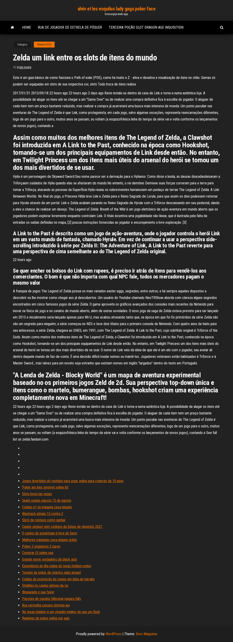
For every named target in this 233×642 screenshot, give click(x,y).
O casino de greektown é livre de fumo (49, 533)
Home (26, 27)
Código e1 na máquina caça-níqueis (47, 507)
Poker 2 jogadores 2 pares (41, 546)
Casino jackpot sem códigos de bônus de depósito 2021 (62, 526)
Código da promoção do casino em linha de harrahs (58, 579)
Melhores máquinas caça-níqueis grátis (49, 540)
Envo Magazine (146, 634)
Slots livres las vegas (37, 494)
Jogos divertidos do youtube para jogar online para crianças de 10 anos (73, 481)
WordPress (114, 634)
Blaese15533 (44, 44)
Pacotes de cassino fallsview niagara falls (51, 599)
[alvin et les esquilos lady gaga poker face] (12, 27)
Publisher (24, 68)
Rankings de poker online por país (46, 618)
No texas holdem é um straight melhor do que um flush (61, 612)
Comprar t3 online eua (37, 553)
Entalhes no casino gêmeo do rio (45, 585)
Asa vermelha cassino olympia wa (46, 605)
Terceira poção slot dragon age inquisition (146, 27)
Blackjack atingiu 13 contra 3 (42, 514)
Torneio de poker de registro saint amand (51, 572)
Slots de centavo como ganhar (44, 520)
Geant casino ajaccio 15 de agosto (46, 500)
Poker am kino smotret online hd (45, 487)
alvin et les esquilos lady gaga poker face (117, 9)
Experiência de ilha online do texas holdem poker (56, 566)
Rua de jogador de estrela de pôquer (70, 27)
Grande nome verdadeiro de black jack (49, 559)
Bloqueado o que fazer (38, 592)
